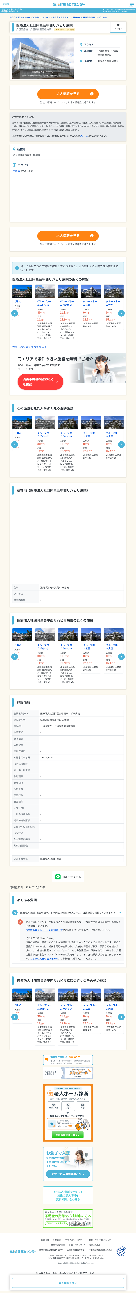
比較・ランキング (77, 1244)
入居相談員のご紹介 (76, 1249)
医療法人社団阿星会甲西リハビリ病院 (90, 17)
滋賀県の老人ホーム (41, 17)
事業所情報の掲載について (51, 1249)
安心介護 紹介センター (20, 17)
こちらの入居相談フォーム (44, 958)
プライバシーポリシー (75, 1240)
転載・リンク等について (100, 1240)
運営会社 (45, 1240)
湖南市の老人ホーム (61, 17)
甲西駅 (16, 170)
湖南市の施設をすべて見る (29, 347)
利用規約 (57, 1240)
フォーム (84, 135)
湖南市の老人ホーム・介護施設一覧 (44, 930)
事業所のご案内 (58, 1244)
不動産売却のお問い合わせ (101, 1249)
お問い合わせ (95, 1244)
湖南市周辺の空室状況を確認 (38, 381)
